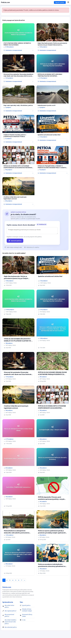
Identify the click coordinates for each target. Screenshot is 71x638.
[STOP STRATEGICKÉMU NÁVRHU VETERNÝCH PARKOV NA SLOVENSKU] (18, 37)
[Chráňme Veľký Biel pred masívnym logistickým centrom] (18, 191)
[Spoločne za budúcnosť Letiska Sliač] (53, 128)
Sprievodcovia (7, 602)
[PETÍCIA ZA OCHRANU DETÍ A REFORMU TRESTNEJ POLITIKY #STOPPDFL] (53, 68)
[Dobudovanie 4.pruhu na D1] (53, 99)
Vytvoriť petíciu (16, 240)
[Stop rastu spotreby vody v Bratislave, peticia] (18, 99)
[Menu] (68, 2)
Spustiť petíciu (59, 2)
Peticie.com (5, 2)
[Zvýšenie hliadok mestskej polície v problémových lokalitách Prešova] (18, 129)
